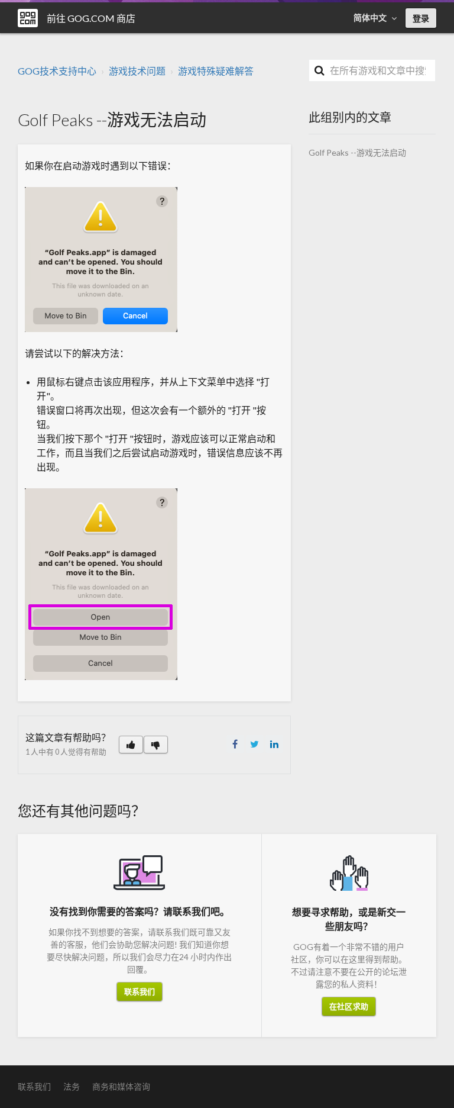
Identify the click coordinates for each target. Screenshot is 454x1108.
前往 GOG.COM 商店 (91, 18)
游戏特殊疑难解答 (216, 70)
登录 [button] (421, 18)
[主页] (28, 18)
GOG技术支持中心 (57, 70)
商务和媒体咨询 (121, 1086)
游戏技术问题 (137, 70)
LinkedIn (274, 744)
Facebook (235, 744)
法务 (71, 1086)
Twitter (255, 744)
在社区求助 (348, 1006)
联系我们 (139, 991)
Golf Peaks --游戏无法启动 (357, 152)
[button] (130, 744)
